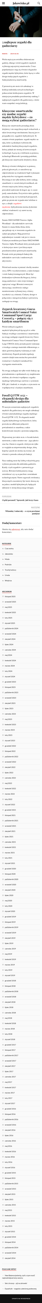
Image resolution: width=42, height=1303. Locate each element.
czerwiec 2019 (10, 949)
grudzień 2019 (10, 916)
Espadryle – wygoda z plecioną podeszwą (20, 1289)
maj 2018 (8, 1018)
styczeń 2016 (10, 1167)
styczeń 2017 (10, 1103)
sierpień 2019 (10, 938)
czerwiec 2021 (10, 842)
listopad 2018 (10, 986)
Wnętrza (8, 580)
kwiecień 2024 (10, 660)
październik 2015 (11, 1183)
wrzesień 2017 (10, 1061)
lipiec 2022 (9, 772)
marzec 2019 (10, 965)
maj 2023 (8, 719)
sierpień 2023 (10, 703)
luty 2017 (8, 1098)
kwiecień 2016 (10, 1151)
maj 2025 (8, 607)
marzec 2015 (10, 1221)
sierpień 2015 (10, 1194)
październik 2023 (11, 692)
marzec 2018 (10, 1029)
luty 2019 (8, 970)
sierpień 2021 (10, 831)
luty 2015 (8, 1226)
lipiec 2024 (9, 644)
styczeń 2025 (10, 623)
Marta (5, 53)
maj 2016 (8, 1146)
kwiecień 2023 (10, 724)
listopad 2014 (10, 1242)
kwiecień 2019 (10, 959)
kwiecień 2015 (10, 1215)
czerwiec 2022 (10, 778)
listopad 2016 (10, 1114)
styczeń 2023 (10, 740)
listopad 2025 (10, 596)
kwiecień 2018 (10, 1023)
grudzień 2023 (10, 682)
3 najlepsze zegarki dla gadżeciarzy (16, 44)
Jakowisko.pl (21, 3)
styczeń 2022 (10, 804)
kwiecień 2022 (10, 788)
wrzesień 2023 (10, 698)
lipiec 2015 (9, 1199)
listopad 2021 (10, 815)
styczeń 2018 (10, 1039)
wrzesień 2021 (10, 826)
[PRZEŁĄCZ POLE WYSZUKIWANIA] (38, 3)
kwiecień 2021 (10, 847)
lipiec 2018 (9, 1007)
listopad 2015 (10, 1178)
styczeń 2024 (10, 676)
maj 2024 (8, 655)
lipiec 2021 (9, 836)
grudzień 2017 (10, 1045)
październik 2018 (11, 991)
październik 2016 (11, 1119)
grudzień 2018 (10, 980)
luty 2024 (8, 671)
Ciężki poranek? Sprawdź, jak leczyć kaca (20, 500)
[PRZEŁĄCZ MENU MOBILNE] (3, 3)
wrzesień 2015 (10, 1189)
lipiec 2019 (9, 943)
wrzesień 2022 (10, 762)
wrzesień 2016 (10, 1125)
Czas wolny (9, 548)
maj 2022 (8, 783)
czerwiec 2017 (10, 1077)
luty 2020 (8, 906)
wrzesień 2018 (10, 997)
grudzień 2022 (10, 746)
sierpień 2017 (10, 1066)
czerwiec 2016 (10, 1141)
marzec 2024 (10, 666)
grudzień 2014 (10, 1237)
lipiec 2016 (9, 1135)
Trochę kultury (10, 570)
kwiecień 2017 (10, 1087)
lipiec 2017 (9, 1071)
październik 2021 (11, 820)
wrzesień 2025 (10, 602)
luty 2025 (8, 618)
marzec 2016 (10, 1157)
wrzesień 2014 (10, 1253)
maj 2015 (8, 1210)
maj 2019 (8, 954)
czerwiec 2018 (10, 1013)
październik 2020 (11, 879)
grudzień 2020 (10, 869)
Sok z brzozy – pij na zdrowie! (16, 1283)
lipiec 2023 (9, 708)
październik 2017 (11, 1055)
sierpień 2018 (10, 1002)
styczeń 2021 (10, 863)
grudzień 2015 (10, 1173)
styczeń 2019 (10, 975)
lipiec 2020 (9, 895)
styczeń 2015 (10, 1231)
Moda (7, 559)
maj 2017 (8, 1082)
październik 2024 (11, 628)
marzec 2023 (10, 730)
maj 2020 (8, 900)
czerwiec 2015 (10, 1205)
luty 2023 (8, 735)
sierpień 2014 (10, 1258)
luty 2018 (8, 1034)
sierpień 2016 (10, 1130)
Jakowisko (9, 554)
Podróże (8, 564)
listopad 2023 (10, 687)
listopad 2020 (10, 874)
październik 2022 (11, 756)
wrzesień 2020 (10, 884)
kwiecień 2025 (10, 612)
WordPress (25, 1298)
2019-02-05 (14, 53)
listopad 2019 (10, 922)
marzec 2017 (10, 1093)
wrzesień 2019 (10, 933)
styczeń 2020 (10, 911)
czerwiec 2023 (10, 714)
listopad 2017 (10, 1050)
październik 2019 (11, 927)
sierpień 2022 (10, 767)
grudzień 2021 (10, 810)
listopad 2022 (10, 751)
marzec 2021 (10, 852)
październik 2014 (11, 1247)
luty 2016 (8, 1162)
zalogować (15, 529)
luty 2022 (8, 799)
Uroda (7, 575)
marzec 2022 (10, 794)
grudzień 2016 (10, 1109)
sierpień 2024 (10, 639)
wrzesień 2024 (10, 634)
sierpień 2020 (10, 890)
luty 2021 (8, 858)
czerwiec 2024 (10, 650)
